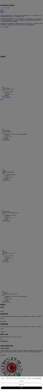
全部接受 (21, 387)
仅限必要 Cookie (21, 384)
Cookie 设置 (21, 381)
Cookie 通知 (39, 378)
